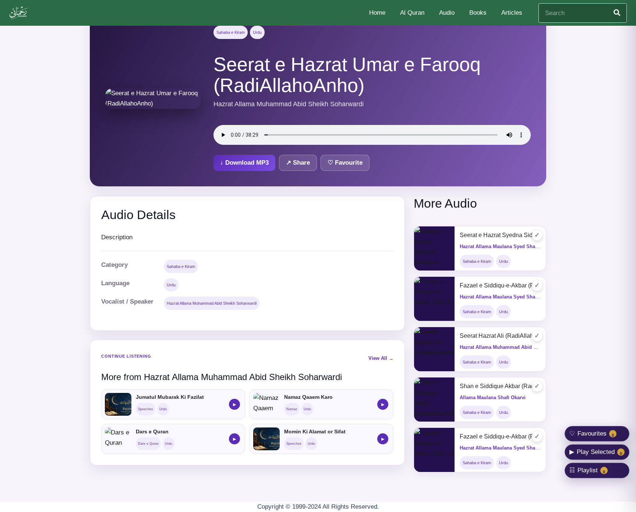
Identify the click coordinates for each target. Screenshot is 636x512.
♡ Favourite (345, 162)
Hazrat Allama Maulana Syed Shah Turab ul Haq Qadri (521, 246)
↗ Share (298, 162)
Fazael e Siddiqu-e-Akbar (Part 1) (500, 285)
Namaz (291, 409)
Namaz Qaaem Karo (308, 397)
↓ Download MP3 (244, 162)
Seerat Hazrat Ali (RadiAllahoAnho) (500, 336)
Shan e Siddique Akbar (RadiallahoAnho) (500, 386)
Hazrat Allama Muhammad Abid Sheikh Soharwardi (212, 303)
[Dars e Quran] (118, 438)
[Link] (19, 13)
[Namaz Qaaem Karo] (266, 404)
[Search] (617, 12)
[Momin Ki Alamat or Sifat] (266, 438)
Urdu (257, 32)
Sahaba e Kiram (230, 32)
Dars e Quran (152, 431)
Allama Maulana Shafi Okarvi (493, 397)
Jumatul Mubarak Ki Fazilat (170, 397)
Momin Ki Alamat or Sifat (315, 431)
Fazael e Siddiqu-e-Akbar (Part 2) (500, 436)
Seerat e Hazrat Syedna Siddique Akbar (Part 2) (500, 235)
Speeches (145, 409)
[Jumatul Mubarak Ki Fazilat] (118, 404)
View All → (380, 358)
